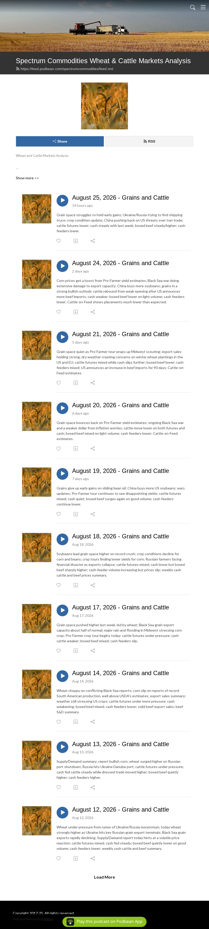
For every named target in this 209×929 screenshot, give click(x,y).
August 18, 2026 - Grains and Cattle (120, 536)
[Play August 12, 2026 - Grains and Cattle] (62, 812)
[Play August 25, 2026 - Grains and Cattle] (62, 201)
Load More (104, 877)
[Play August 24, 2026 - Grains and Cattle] (62, 266)
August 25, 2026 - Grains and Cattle (120, 197)
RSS (151, 141)
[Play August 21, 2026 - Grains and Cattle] (62, 337)
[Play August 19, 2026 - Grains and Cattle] (62, 474)
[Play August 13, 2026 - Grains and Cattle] (62, 747)
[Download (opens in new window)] (76, 240)
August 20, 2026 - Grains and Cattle (120, 405)
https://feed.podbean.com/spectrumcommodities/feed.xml (67, 69)
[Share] (93, 240)
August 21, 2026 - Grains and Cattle (120, 334)
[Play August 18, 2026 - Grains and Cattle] (62, 539)
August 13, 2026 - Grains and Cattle (120, 744)
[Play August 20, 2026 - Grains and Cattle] (62, 408)
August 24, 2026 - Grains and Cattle (120, 262)
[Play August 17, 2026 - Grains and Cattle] (62, 610)
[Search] (192, 7)
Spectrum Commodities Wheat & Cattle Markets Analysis (103, 61)
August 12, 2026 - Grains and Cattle (120, 809)
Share (62, 141)
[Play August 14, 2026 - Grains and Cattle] (62, 676)
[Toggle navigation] (203, 7)
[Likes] (59, 240)
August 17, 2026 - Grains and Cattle (120, 607)
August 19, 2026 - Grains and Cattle (120, 470)
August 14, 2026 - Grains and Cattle (120, 673)
